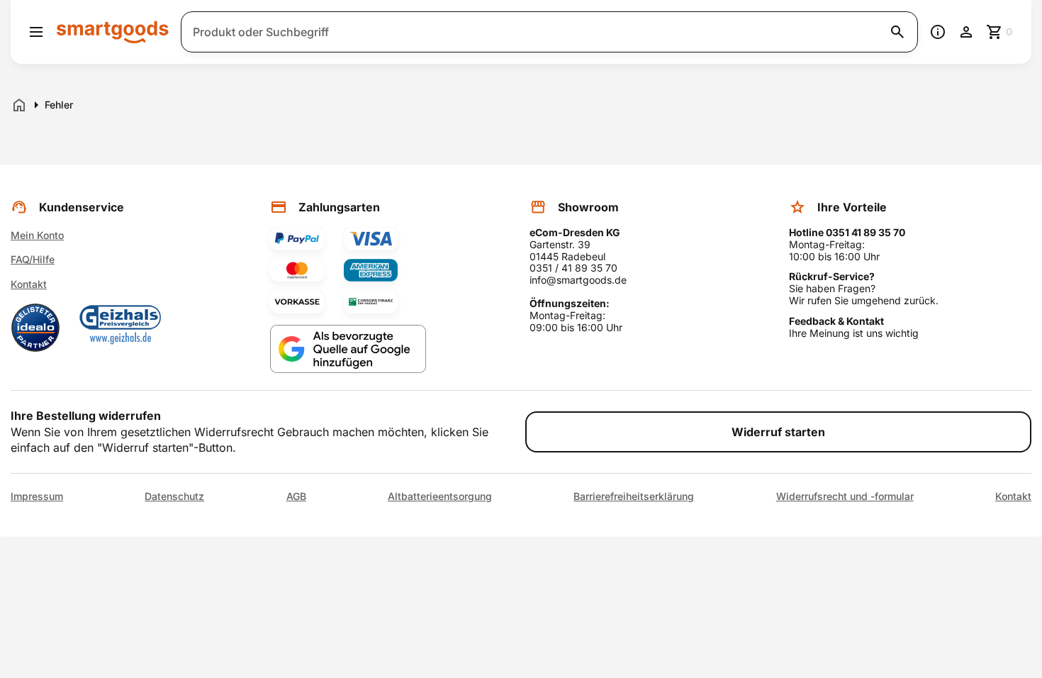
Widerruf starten (778, 432)
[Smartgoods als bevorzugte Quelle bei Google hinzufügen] (348, 349)
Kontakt (29, 284)
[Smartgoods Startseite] (112, 32)
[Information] (937, 31)
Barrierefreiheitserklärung (633, 496)
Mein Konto (37, 235)
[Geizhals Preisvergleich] (120, 327)
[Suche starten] (897, 31)
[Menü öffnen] (36, 31)
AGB (296, 496)
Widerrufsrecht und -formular (845, 496)
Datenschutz (174, 496)
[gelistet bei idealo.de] (35, 327)
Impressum (37, 496)
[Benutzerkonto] (966, 31)
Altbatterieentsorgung (440, 496)
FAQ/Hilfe (33, 259)
